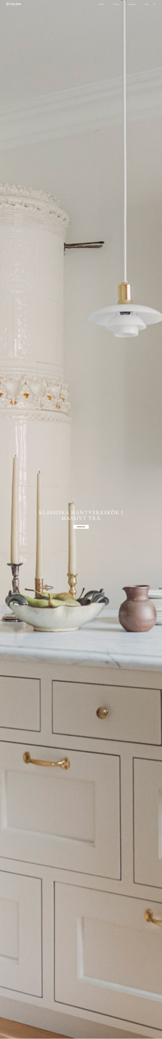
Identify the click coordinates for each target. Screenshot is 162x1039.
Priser (146, 4)
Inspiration (81, 527)
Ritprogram (132, 4)
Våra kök (101, 4)
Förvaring (116, 4)
